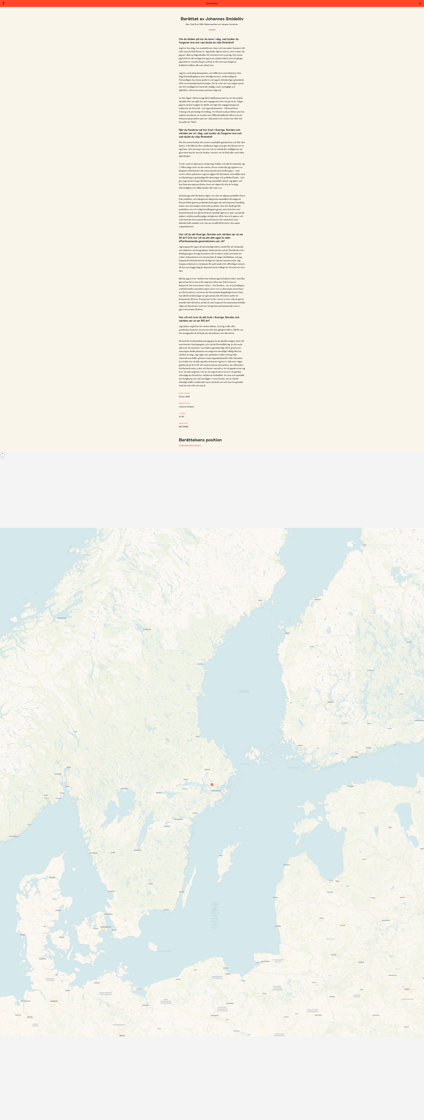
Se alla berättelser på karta (190, 445)
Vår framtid (212, 3)
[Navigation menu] (420, 3)
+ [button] (2, 453)
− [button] (2, 456)
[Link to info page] (3, 3)
